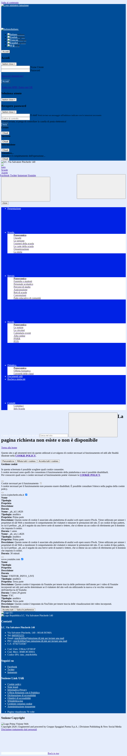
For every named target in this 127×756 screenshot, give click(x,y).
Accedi (5, 51)
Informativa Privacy (17, 689)
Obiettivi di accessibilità (19, 698)
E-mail (34, 115)
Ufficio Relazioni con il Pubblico (23, 692)
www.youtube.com (11, 559)
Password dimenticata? (12, 76)
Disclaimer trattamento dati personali (19, 729)
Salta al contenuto (10, 2)
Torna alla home (9, 447)
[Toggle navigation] (25, 189)
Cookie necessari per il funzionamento (20, 483)
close (4, 203)
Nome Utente (37, 67)
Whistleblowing (15, 701)
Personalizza (8, 461)
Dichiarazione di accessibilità (21, 695)
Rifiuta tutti (26, 461)
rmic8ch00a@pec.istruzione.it (40, 641)
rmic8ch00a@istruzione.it (39, 638)
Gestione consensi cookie (19, 703)
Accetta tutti (48, 461)
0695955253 (18, 635)
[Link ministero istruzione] (15, 5)
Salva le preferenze (25, 610)
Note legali (12, 687)
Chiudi (5, 133)
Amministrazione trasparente (21, 706)
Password (35, 70)
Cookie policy (14, 684)
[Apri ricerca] (101, 186)
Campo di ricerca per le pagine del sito (20, 435)
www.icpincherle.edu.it (13, 495)
